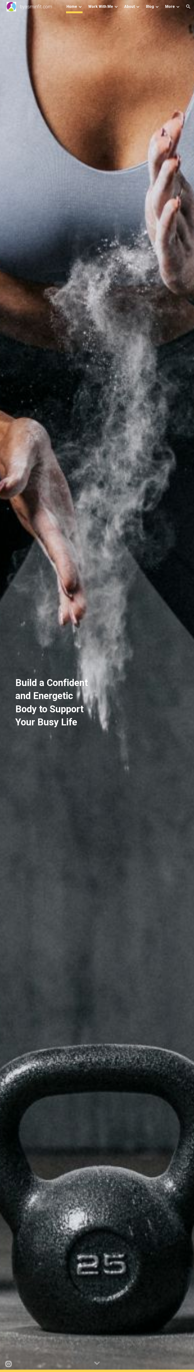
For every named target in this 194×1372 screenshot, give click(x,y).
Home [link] (71, 6)
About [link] (129, 6)
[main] (54, 685)
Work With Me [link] (100, 6)
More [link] (170, 6)
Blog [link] (150, 6)
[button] (188, 6)
